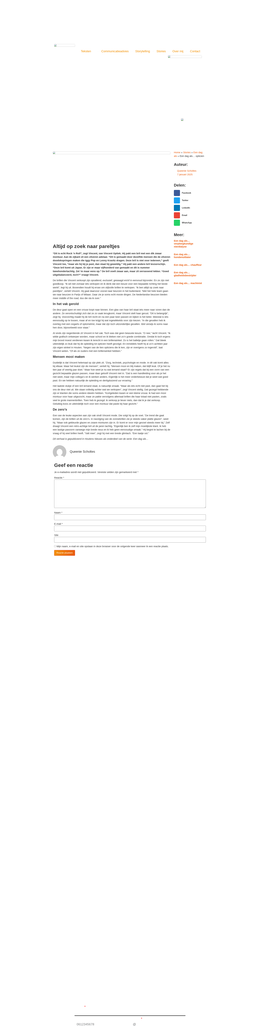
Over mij (177, 51)
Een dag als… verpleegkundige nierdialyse (183, 243)
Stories (161, 51)
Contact (195, 51)
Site (56, 535)
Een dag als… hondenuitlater (182, 256)
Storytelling (142, 51)
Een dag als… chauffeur (188, 265)
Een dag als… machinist (188, 283)
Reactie (59, 478)
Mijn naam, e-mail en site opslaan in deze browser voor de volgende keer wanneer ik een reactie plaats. (113, 546)
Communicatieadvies (115, 51)
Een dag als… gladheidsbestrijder (185, 274)
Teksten (86, 51)
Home (177, 152)
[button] (206, 51)
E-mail (58, 524)
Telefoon (80, 1018)
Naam (58, 513)
